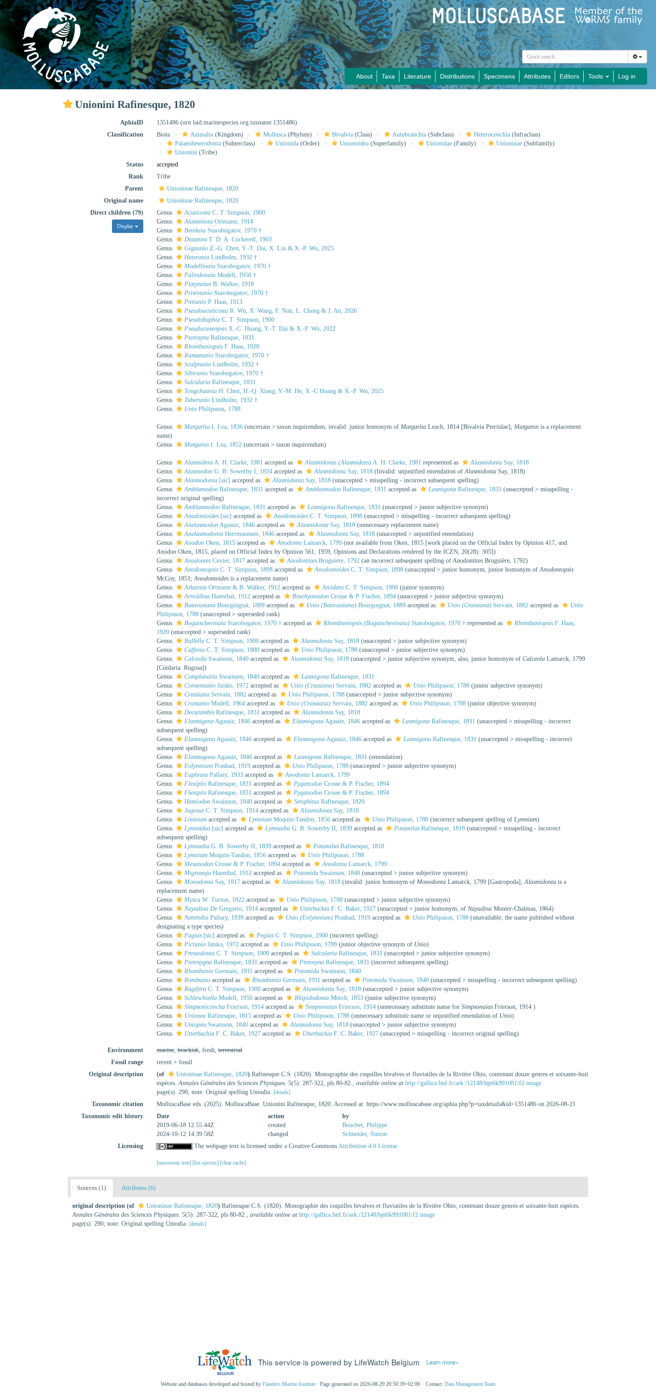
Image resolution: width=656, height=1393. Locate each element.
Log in (626, 76)
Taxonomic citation (117, 1104)
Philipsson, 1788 (212, 409)
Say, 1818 (499, 462)
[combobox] (575, 56)
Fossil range (127, 1062)
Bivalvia (342, 134)
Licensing (130, 1146)
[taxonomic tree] (174, 1163)
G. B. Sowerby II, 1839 (308, 828)
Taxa (388, 76)
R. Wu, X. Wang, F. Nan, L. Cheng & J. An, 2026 (270, 310)
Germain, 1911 (218, 971)
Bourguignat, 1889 (224, 605)
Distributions (457, 76)
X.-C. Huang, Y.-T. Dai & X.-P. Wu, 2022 (260, 328)
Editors (569, 76)
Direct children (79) (116, 212)
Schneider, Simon (364, 1134)
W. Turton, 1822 (214, 899)
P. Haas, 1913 (213, 301)
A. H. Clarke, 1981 (223, 462)
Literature (417, 76)
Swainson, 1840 (216, 658)
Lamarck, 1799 (309, 542)
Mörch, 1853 (329, 998)
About (364, 76)
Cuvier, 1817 (214, 560)
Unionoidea (354, 143)
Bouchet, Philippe (364, 1125)
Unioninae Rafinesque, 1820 (202, 188)
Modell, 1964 (214, 703)
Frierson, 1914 (224, 1006)
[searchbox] (575, 56)
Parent (134, 188)
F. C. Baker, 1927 (338, 908)
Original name (123, 200)
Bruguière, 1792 (323, 560)
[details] (282, 1092)
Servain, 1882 (488, 605)
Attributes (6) (138, 1188)
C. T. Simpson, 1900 (224, 212)
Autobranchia (409, 134)
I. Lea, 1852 (213, 444)
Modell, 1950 (218, 998)
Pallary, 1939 (214, 917)
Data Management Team (469, 1384)
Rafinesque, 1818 (429, 828)
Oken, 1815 (209, 542)
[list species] (206, 1163)
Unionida (287, 143)
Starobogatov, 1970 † (223, 230)
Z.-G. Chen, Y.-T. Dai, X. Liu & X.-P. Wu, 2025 (259, 248)
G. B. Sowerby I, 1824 (228, 471)
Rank (136, 176)
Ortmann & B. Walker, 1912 (232, 587)
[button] (68, 104)
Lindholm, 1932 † (220, 257)
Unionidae (439, 143)
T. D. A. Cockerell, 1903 (228, 239)
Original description (116, 1074)
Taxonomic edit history (112, 1116)
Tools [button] (596, 76)
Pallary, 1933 (213, 774)
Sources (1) (91, 1188)
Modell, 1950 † (220, 275)
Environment (125, 1050)
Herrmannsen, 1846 (229, 534)
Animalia (201, 134)
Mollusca (274, 134)
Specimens (499, 76)
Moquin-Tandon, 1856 (289, 819)
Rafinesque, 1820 (329, 801)
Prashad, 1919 (217, 766)
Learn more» (442, 1362)
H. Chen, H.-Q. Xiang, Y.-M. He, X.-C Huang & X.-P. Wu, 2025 (284, 391)
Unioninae (509, 143)
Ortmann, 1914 (218, 221)
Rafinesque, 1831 (219, 337)
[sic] (207, 480)
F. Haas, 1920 (221, 346)
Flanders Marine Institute (289, 1384)
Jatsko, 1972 (216, 685)
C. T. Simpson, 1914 (221, 810)
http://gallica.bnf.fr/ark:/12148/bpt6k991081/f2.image (473, 1083)
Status (134, 164)
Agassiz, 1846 (219, 525)
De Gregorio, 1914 (221, 908)
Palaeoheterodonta (198, 143)
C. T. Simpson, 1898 (318, 516)
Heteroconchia (492, 134)
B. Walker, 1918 (219, 284)
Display (126, 226)
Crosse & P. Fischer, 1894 (344, 596)
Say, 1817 (212, 882)
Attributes (537, 76)
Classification (125, 134)
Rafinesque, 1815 (217, 1015)
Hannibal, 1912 (217, 596)
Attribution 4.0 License (367, 1146)
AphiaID (131, 122)
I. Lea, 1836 (213, 426)
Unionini (186, 152)
